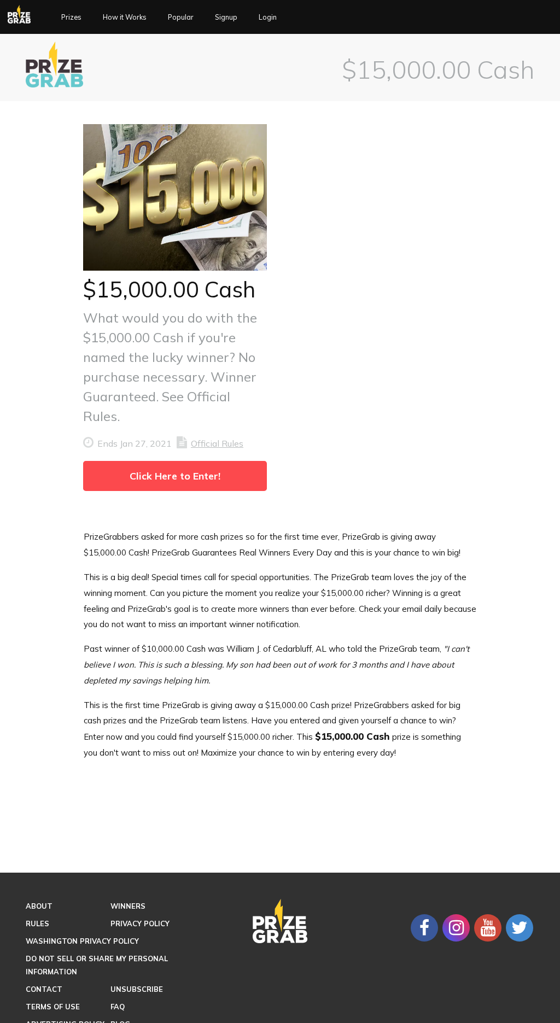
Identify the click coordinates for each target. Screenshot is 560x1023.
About (39, 906)
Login (285, 17)
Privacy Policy (140, 923)
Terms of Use (53, 1006)
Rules (37, 923)
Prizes (76, 17)
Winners (127, 906)
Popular (192, 17)
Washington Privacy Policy (82, 941)
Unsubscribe (136, 989)
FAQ (117, 1006)
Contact (44, 989)
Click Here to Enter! (175, 476)
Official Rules (217, 443)
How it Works (131, 17)
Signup (240, 17)
